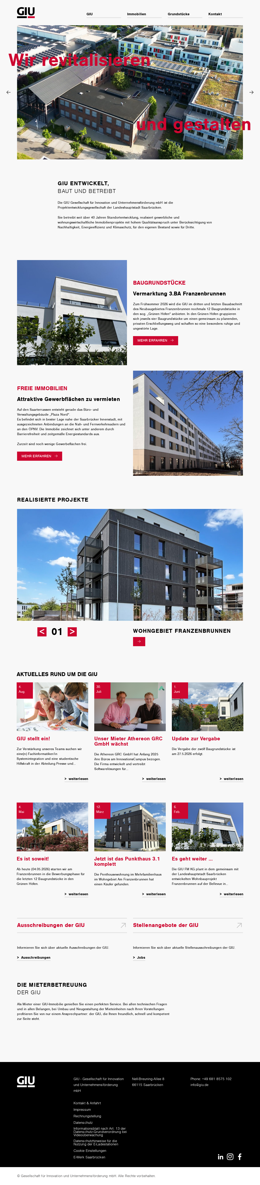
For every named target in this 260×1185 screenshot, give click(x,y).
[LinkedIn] (220, 1157)
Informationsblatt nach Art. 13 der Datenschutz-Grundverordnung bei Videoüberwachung (100, 1132)
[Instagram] (230, 1157)
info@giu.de (199, 1085)
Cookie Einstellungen (90, 1151)
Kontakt (215, 14)
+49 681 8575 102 (217, 1079)
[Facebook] (239, 1157)
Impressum (82, 1110)
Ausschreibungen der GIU (51, 925)
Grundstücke (179, 14)
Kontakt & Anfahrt (87, 1103)
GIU (90, 14)
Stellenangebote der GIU (165, 925)
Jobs (141, 957)
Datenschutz (83, 1123)
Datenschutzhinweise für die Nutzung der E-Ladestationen (96, 1142)
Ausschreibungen (36, 957)
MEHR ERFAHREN (152, 340)
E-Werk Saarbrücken (89, 1157)
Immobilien (136, 14)
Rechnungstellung (87, 1116)
